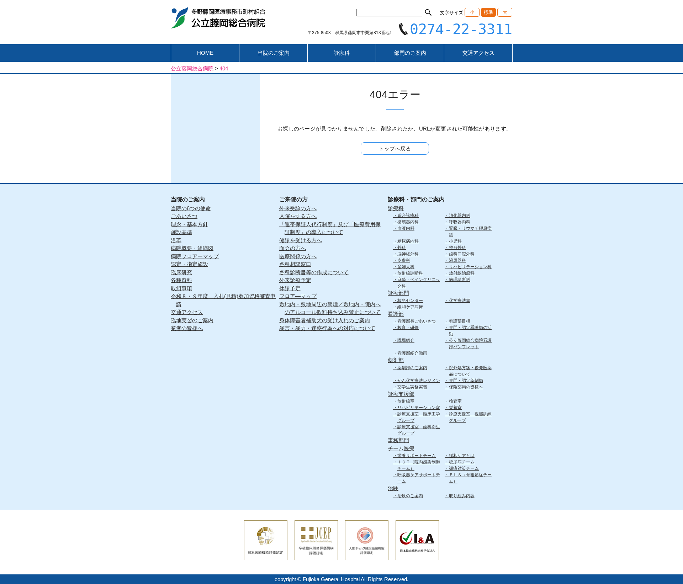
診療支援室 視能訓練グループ (470, 417)
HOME (205, 53)
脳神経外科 (408, 253)
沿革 (176, 240)
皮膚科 (403, 260)
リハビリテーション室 (418, 407)
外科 (401, 247)
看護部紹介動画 (412, 353)
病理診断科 (459, 279)
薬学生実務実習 (412, 386)
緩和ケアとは (462, 455)
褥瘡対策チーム (464, 468)
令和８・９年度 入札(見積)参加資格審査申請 (223, 300)
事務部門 (398, 440)
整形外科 (457, 247)
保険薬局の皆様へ (466, 386)
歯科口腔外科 (462, 253)
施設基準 (181, 232)
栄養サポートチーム (416, 455)
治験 (393, 488)
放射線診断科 (410, 273)
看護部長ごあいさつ (416, 321)
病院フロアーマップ (195, 256)
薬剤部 (396, 360)
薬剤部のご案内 (412, 367)
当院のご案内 (274, 53)
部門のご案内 (410, 53)
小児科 (455, 241)
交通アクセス (478, 53)
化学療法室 (459, 300)
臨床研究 (181, 272)
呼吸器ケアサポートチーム (418, 478)
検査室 (455, 401)
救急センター (410, 300)
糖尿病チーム (462, 462)
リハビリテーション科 (470, 266)
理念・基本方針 (189, 224)
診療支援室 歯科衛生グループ (418, 430)
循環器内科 (408, 221)
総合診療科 (408, 215)
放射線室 (405, 401)
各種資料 (181, 280)
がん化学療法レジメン (418, 380)
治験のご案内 (410, 495)
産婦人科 (405, 266)
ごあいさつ (184, 216)
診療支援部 (401, 394)
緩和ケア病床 (410, 306)
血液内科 (405, 228)
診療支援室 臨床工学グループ (418, 417)
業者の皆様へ (187, 328)
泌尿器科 (457, 260)
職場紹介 (405, 340)
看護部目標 (459, 321)
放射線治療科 (462, 273)
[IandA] (417, 555)
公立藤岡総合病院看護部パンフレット (470, 343)
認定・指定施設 (189, 264)
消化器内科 (459, 215)
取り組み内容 (462, 495)
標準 (488, 12)
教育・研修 (408, 327)
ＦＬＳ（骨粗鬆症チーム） (470, 478)
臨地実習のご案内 (192, 320)
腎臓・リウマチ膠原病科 (470, 231)
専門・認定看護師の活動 (470, 330)
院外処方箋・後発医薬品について (470, 371)
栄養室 (455, 407)
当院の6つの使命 (191, 208)
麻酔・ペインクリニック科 (418, 282)
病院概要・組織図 (192, 248)
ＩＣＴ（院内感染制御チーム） (418, 465)
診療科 (342, 53)
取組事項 (181, 288)
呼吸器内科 (459, 221)
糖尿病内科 (408, 241)
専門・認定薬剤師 (466, 380)
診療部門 (398, 293)
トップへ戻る (395, 148)
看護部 (396, 314)
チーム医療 (401, 448)
